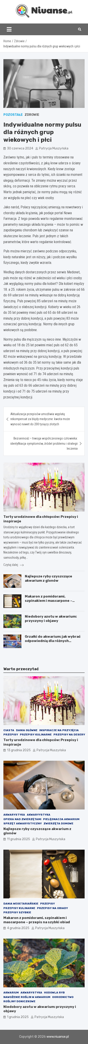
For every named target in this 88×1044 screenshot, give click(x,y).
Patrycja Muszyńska (53, 148)
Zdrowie (32, 115)
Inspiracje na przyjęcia (59, 730)
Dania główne (26, 730)
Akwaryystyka (38, 814)
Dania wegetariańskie (20, 903)
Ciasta (8, 730)
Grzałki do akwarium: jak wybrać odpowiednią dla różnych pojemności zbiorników (53, 641)
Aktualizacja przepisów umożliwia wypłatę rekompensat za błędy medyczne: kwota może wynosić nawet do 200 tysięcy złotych (40, 419)
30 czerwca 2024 (20, 148)
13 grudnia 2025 (19, 750)
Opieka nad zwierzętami (22, 819)
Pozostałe (13, 115)
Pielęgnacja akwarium (61, 819)
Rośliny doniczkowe (19, 1001)
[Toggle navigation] (9, 29)
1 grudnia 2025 (18, 1017)
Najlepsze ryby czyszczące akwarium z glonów (48, 578)
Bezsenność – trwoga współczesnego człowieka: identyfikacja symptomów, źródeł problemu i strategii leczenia (44, 443)
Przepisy (10, 734)
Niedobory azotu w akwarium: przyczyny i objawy (51, 618)
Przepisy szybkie (17, 912)
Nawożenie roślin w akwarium (26, 997)
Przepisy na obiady (52, 908)
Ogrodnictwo (63, 997)
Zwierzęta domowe (58, 823)
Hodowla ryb (54, 992)
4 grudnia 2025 (18, 928)
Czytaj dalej (11, 565)
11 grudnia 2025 (18, 839)
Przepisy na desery (69, 734)
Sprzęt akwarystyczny (22, 823)
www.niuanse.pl (57, 1037)
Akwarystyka (14, 814)
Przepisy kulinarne (36, 734)
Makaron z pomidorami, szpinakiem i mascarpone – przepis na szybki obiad (48, 600)
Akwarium (11, 992)
